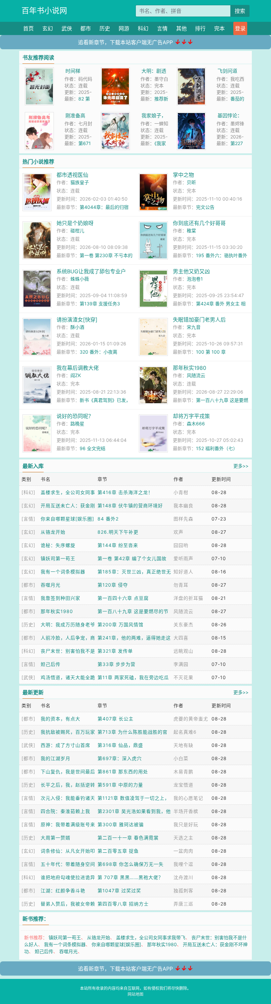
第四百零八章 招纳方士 (123, 904)
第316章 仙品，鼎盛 (120, 745)
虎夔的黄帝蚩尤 (191, 718)
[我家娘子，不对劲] (115, 115)
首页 (28, 28)
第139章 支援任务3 (100, 303)
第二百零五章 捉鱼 (118, 851)
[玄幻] (28, 505)
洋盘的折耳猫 (188, 598)
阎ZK (75, 375)
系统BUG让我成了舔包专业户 (91, 271)
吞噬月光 (50, 585)
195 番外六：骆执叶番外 (221, 255)
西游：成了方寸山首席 (65, 745)
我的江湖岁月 (55, 758)
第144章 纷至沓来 (117, 545)
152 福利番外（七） (217, 448)
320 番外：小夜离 (98, 352)
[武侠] (28, 677)
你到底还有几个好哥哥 (199, 223)
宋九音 (194, 327)
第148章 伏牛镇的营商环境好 (130, 505)
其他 (181, 28)
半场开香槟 (186, 811)
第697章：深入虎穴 (119, 758)
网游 (124, 28)
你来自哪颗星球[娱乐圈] (67, 518)
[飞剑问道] (191, 71)
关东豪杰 (183, 624)
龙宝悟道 (183, 785)
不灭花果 (183, 677)
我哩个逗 (183, 864)
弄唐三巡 (183, 904)
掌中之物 (183, 175)
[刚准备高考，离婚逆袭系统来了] (39, 115)
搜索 (240, 11)
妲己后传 (50, 664)
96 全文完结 (92, 448)
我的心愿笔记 (188, 798)
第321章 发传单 (115, 651)
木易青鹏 (183, 771)
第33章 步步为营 (116, 664)
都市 (85, 28)
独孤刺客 (183, 890)
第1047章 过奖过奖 (119, 890)
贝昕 (191, 182)
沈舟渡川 (183, 877)
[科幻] (28, 492)
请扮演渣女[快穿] (77, 319)
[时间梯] (39, 71)
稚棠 (191, 230)
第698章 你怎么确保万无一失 (130, 864)
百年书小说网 (44, 10)
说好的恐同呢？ (75, 416)
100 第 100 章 (211, 352)
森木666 (196, 423)
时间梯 (72, 71)
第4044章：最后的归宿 (104, 207)
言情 (162, 28)
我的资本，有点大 (60, 718)
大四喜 (181, 637)
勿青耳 (181, 585)
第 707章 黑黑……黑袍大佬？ (130, 877)
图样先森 (183, 518)
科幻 (143, 28)
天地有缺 (183, 745)
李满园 (181, 664)
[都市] (28, 585)
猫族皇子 (79, 182)
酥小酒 (77, 327)
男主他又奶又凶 (191, 271)
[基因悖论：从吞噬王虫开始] (191, 115)
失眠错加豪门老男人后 (199, 319)
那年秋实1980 (189, 368)
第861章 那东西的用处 (122, 771)
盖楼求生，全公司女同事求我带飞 (150, 937)
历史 (104, 28)
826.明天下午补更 (117, 532)
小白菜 (181, 758)
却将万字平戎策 (191, 416)
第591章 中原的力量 (120, 785)
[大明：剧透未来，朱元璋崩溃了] (115, 71)
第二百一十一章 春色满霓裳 (128, 837)
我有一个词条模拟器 (63, 571)
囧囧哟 (181, 545)
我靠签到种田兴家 (60, 598)
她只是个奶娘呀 (75, 223)
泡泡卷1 (195, 279)
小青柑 (181, 492)
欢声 (178, 532)
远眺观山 (183, 651)
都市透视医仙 (72, 175)
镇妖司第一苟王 (58, 558)
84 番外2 (108, 518)
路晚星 (77, 423)
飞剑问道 (227, 71)
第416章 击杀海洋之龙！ (125, 492)
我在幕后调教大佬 (78, 368)
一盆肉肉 (183, 851)
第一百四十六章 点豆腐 (123, 598)
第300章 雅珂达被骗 (120, 824)
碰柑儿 (77, 230)
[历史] (28, 624)
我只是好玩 (186, 824)
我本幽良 (183, 505)
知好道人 (183, 571)
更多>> (241, 466)
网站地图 (135, 994)
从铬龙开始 (53, 532)
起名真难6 (185, 732)
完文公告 (205, 207)
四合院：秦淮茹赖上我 (65, 811)
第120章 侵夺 (112, 585)
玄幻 (47, 28)
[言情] (28, 518)
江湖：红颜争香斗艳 (63, 890)
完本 (219, 28)
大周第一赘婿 (55, 837)
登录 (240, 28)
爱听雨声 (183, 558)
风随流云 (196, 375)
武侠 (66, 28)
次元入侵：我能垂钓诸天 (68, 798)
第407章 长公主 (115, 718)
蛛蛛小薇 (79, 279)
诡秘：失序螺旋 (58, 545)
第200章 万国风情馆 (120, 624)
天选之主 (183, 837)
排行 (200, 28)
